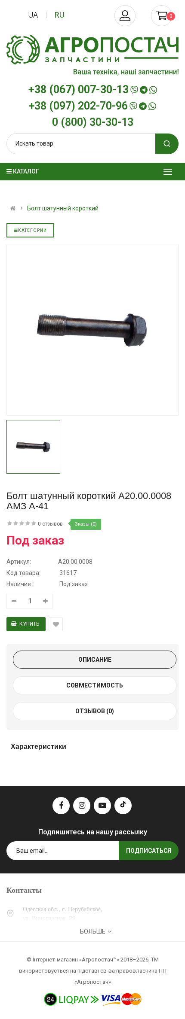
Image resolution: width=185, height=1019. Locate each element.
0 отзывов (50, 524)
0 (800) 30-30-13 (92, 122)
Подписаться (148, 850)
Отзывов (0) (94, 711)
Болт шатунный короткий (63, 208)
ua (33, 14)
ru (60, 14)
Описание (94, 659)
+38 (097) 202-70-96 (78, 106)
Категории (32, 230)
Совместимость (94, 685)
